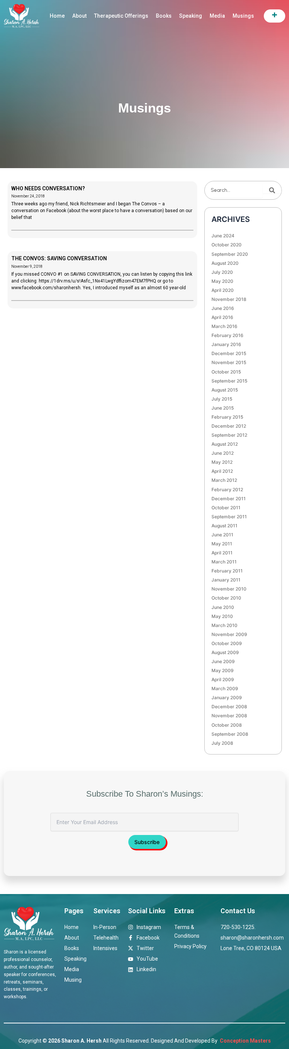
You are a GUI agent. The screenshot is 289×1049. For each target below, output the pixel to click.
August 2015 (224, 390)
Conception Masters (245, 1041)
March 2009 (224, 688)
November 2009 (229, 634)
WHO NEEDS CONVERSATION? (48, 188)
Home (57, 16)
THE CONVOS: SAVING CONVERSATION (59, 258)
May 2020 (222, 281)
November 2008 (229, 715)
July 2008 (222, 743)
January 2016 (226, 344)
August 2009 (225, 652)
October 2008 (226, 725)
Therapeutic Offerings (121, 16)
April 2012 (222, 471)
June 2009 (223, 661)
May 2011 (221, 544)
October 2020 (226, 244)
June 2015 (222, 408)
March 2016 (224, 326)
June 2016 (222, 308)
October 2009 (226, 643)
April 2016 (222, 317)
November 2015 (228, 362)
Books (164, 16)
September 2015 (229, 381)
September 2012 (229, 435)
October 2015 (226, 372)
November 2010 (228, 589)
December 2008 (229, 706)
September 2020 (229, 254)
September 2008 (229, 734)
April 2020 (222, 290)
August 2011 (224, 525)
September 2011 (229, 516)
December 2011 (228, 498)
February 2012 (227, 489)
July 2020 (222, 272)
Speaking (190, 16)
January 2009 (226, 697)
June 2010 (222, 607)
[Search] (272, 190)
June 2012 (222, 453)
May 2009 (222, 670)
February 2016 (227, 335)
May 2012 (222, 462)
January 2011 (225, 580)
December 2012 (228, 426)
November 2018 (228, 299)
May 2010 (222, 616)
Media (217, 16)
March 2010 (224, 625)
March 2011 (224, 562)
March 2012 (224, 480)
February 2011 (227, 571)
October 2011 (225, 507)
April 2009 (222, 679)
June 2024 (222, 235)
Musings (243, 16)
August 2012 (224, 444)
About (79, 16)
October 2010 (226, 598)
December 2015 (228, 353)
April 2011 (222, 553)
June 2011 (222, 534)
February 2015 (227, 417)
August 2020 (225, 263)
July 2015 (221, 399)
